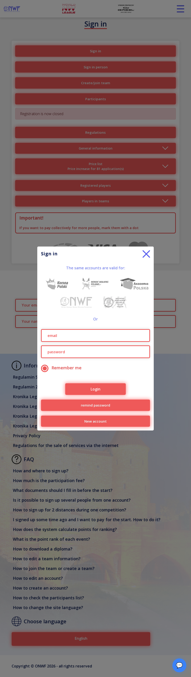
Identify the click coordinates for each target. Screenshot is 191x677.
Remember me (66, 367)
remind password (95, 405)
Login (95, 389)
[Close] (146, 254)
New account (95, 421)
